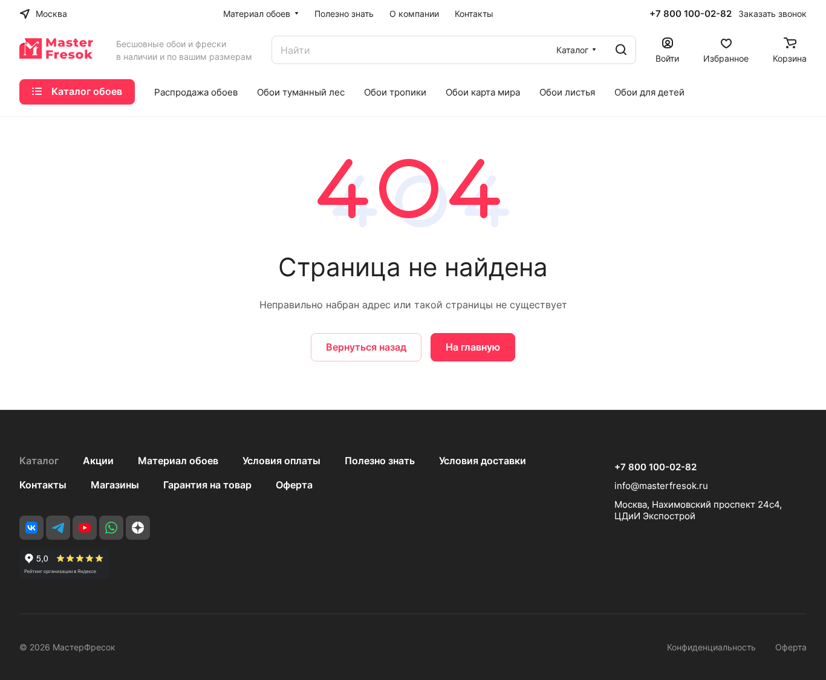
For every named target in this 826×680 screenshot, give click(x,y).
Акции (98, 461)
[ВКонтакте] (31, 528)
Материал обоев (178, 461)
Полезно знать (380, 461)
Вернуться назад (366, 347)
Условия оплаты (281, 461)
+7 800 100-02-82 (690, 13)
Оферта (294, 485)
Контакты (43, 485)
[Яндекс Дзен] (138, 528)
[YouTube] (85, 528)
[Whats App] (111, 528)
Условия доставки (482, 461)
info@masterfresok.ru (661, 485)
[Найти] (621, 50)
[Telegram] (58, 528)
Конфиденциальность (711, 647)
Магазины (115, 485)
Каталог (39, 461)
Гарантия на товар (207, 485)
